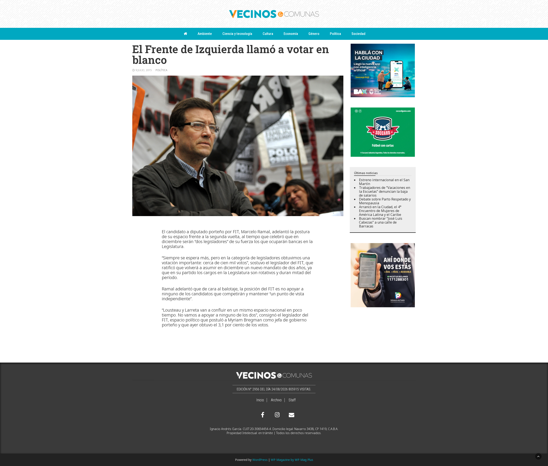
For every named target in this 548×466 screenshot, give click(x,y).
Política (335, 33)
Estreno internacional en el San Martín (384, 182)
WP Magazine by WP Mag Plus (292, 460)
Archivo (276, 400)
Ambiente (205, 33)
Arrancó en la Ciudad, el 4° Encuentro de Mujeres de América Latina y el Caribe (380, 211)
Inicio (260, 400)
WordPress (260, 460)
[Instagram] (276, 415)
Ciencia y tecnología (237, 33)
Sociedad (358, 33)
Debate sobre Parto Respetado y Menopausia (385, 201)
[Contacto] (290, 415)
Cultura (268, 33)
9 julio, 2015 (144, 70)
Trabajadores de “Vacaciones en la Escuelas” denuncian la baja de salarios (384, 191)
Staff (292, 400)
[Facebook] (262, 415)
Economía (291, 33)
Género (313, 33)
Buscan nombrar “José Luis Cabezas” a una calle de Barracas (380, 222)
